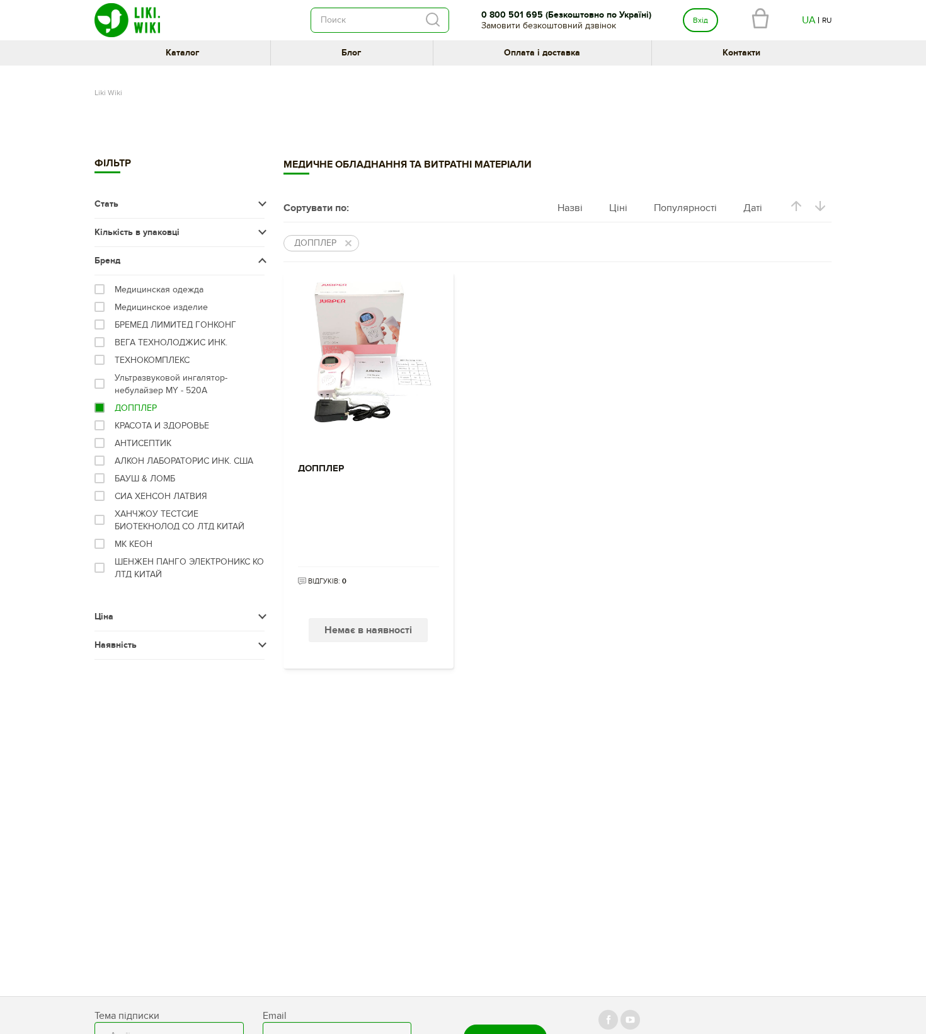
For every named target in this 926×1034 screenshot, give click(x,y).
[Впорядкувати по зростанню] (796, 208)
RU (827, 20)
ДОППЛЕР (321, 468)
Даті (752, 208)
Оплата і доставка (542, 52)
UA (809, 20)
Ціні (618, 208)
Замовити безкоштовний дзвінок (548, 25)
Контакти (741, 52)
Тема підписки (126, 1015)
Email (275, 1015)
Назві (570, 208)
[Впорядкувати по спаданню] (820, 208)
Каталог (182, 52)
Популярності (685, 208)
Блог (351, 52)
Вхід (700, 20)
